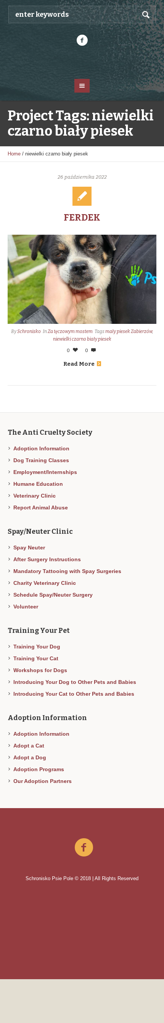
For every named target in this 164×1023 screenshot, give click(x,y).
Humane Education (38, 484)
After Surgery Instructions (47, 559)
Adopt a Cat (28, 746)
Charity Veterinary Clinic (44, 583)
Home (14, 154)
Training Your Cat (35, 658)
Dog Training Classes (41, 460)
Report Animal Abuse (40, 507)
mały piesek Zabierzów (128, 331)
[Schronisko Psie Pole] (82, 62)
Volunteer (25, 607)
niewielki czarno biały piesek (82, 339)
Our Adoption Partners (42, 781)
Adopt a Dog (29, 757)
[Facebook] (82, 40)
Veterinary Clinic (34, 496)
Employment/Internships (45, 472)
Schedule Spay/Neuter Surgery (53, 595)
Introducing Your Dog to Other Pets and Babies (74, 682)
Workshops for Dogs (40, 670)
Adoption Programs (38, 769)
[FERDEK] (82, 279)
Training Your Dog (36, 647)
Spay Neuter (29, 547)
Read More (79, 363)
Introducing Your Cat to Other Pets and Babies (73, 694)
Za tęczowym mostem (70, 331)
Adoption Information (41, 448)
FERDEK (82, 217)
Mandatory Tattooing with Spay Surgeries (67, 571)
